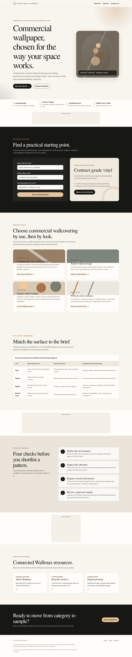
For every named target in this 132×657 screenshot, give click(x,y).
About (110, 640)
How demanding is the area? (26, 183)
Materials (97, 3)
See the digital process (26, 306)
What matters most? (23, 173)
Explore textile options (80, 274)
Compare (106, 3)
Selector (116, 640)
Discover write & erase (80, 306)
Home (105, 640)
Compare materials (41, 86)
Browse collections (110, 620)
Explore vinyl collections (84, 192)
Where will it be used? (24, 163)
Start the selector (21, 86)
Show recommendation (40, 195)
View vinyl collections (25, 274)
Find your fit (115, 3)
